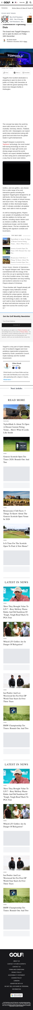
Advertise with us (16, 983)
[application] (16, 171)
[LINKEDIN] (16, 368)
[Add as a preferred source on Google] (16, 995)
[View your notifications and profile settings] (13, 2)
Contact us (17, 966)
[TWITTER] (13, 368)
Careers (16, 980)
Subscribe (22, 2)
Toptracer (6, 144)
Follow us (18, 72)
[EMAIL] (19, 368)
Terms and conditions (16, 969)
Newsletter (27, 72)
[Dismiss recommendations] (31, 13)
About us (16, 961)
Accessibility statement (16, 975)
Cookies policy (16, 978)
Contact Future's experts (16, 964)
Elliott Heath (13, 39)
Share (7, 72)
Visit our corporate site (25, 1003)
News (25, 41)
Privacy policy (17, 972)
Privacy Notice (24, 331)
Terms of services (23, 330)
